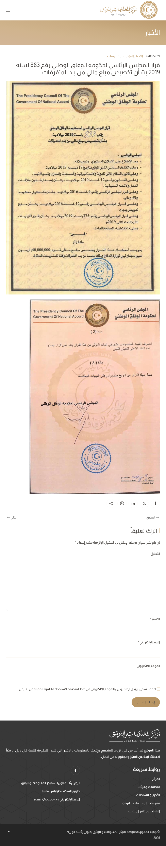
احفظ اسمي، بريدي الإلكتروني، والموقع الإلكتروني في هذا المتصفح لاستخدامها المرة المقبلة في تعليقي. (87, 689)
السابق (150, 517)
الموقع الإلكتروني (148, 665)
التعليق (155, 553)
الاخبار (139, 56)
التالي (14, 517)
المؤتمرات (127, 56)
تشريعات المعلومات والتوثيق (141, 803)
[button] (8, 10)
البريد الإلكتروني (149, 642)
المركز (156, 778)
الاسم (155, 619)
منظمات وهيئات (148, 787)
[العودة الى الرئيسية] (129, 10)
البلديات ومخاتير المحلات (144, 811)
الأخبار (152, 32)
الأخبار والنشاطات (148, 795)
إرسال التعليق (146, 702)
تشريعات (113, 56)
